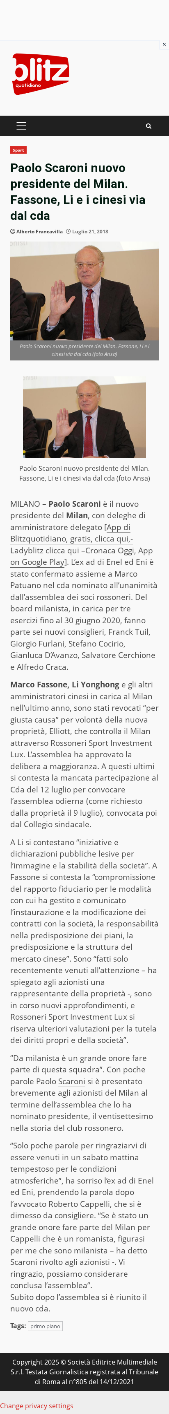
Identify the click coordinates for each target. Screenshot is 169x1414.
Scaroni (71, 1081)
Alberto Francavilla (39, 231)
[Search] (148, 126)
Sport (18, 150)
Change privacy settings (36, 1405)
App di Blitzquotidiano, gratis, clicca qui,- (71, 533)
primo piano (45, 1326)
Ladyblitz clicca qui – (47, 550)
